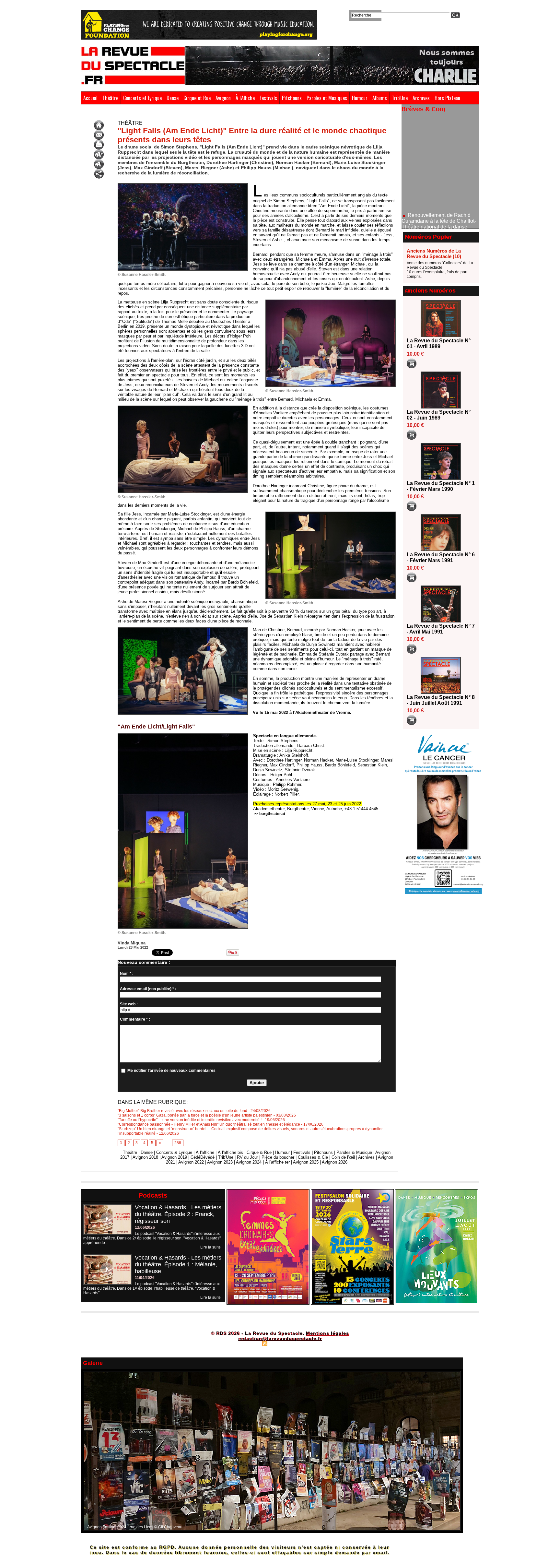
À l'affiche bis (230, 1152)
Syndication (279, 1343)
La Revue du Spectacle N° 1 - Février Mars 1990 (441, 486)
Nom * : (127, 973)
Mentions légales (327, 1333)
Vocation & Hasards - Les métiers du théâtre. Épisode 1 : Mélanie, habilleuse (178, 1264)
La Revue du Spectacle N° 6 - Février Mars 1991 (441, 557)
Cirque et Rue (197, 98)
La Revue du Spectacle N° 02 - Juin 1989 (439, 414)
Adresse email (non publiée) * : (148, 989)
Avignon (223, 98)
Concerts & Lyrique (174, 1152)
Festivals (268, 98)
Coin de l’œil (343, 1157)
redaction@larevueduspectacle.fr (280, 1338)
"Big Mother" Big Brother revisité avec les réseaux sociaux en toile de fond (182, 1110)
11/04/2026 (145, 1277)
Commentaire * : (135, 1019)
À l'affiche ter (277, 1162)
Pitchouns (292, 98)
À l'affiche (205, 1152)
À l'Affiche (245, 98)
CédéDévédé (203, 1157)
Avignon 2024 (249, 1162)
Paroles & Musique (354, 1152)
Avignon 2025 (306, 1162)
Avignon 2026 (334, 1162)
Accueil (90, 98)
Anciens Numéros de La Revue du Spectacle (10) (434, 253)
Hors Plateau (447, 98)
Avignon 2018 (145, 1157)
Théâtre (110, 98)
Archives (421, 98)
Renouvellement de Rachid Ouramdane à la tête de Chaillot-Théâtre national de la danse (439, 178)
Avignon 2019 (174, 1157)
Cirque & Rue (259, 1152)
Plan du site (248, 1343)
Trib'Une (400, 98)
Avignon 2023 (220, 1162)
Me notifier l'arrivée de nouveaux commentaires (171, 1070)
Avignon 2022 (191, 1162)
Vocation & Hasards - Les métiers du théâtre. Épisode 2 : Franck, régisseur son (178, 1214)
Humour (360, 98)
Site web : (129, 1004)
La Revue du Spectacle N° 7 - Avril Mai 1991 (441, 628)
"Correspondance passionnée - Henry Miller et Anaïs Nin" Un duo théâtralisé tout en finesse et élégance (209, 1124)
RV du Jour (247, 1157)
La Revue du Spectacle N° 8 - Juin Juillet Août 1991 (441, 700)
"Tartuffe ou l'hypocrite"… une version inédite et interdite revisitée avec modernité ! (190, 1120)
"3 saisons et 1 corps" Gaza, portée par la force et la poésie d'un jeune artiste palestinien (195, 1115)
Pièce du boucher (278, 1157)
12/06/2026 (145, 1227)
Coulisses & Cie (313, 1157)
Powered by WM (307, 1343)
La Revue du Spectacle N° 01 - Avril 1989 (439, 343)
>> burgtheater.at (269, 813)
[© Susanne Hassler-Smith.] (183, 185)
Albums (379, 98)
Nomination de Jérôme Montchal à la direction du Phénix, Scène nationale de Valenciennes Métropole (440, 208)
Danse (173, 98)
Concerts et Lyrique (142, 98)
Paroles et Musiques (327, 98)
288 (177, 1143)
